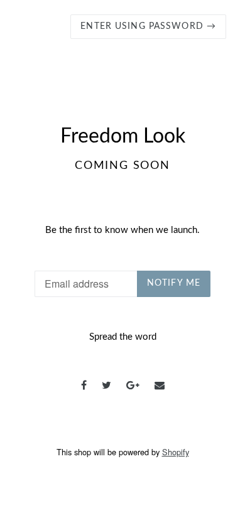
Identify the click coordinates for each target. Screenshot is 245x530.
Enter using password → (148, 26)
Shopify (175, 452)
